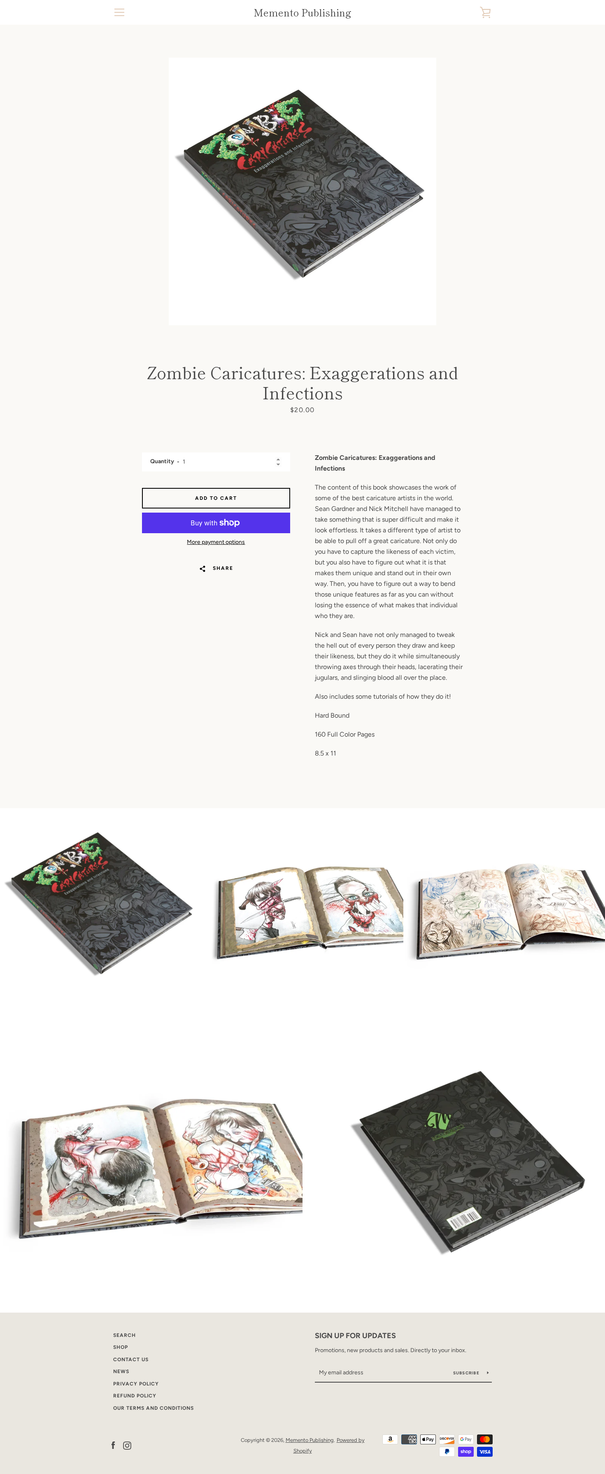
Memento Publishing (302, 13)
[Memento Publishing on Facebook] (113, 1445)
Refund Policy (134, 1396)
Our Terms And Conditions (153, 1408)
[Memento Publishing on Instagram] (127, 1445)
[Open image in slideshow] (302, 191)
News (121, 1371)
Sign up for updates (355, 1335)
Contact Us (131, 1359)
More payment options (216, 542)
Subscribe (467, 1373)
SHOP (120, 1347)
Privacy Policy (136, 1384)
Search (124, 1335)
